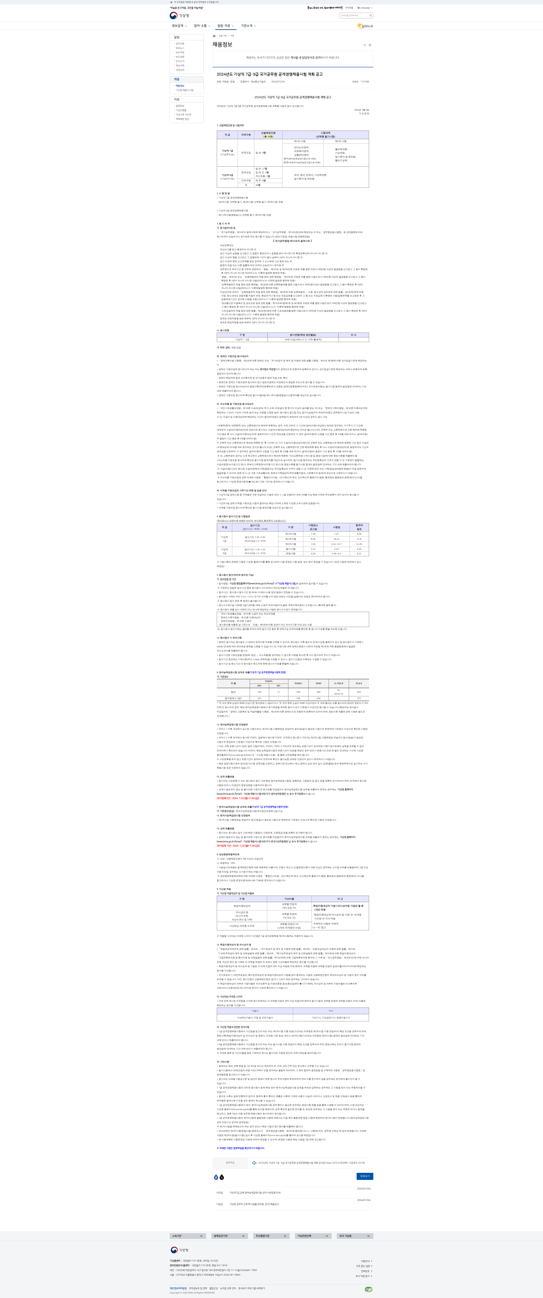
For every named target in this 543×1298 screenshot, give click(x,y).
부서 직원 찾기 (363, 1276)
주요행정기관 (262, 1236)
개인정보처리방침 (178, 1288)
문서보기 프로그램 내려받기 (251, 1288)
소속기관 (176, 1236)
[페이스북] (216, 1177)
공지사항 (180, 43)
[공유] (364, 45)
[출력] (370, 45)
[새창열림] (364, 26)
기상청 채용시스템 (184, 90)
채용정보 (180, 86)
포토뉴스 (180, 48)
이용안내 (365, 1261)
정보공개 (177, 26)
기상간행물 (181, 110)
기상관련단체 (304, 1236)
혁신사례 (180, 65)
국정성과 (180, 70)
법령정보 (180, 106)
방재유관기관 (221, 1236)
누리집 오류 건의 (228, 1288)
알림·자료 (223, 26)
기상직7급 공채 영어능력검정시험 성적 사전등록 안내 (300, 1191)
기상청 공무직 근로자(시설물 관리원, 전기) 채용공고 (300, 1202)
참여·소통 (200, 26)
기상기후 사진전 (183, 114)
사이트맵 (349, 8)
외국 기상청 (345, 1236)
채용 (232, 36)
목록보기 (365, 1176)
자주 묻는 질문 (363, 1266)
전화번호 (365, 1271)
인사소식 (180, 61)
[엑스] (222, 1177)
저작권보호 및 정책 (198, 1288)
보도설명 (180, 57)
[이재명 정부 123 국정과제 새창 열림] (325, 8)
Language (365, 8)
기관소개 (246, 26)
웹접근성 (213, 1288)
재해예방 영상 (182, 119)
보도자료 (180, 52)
